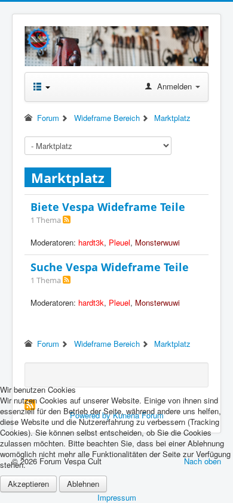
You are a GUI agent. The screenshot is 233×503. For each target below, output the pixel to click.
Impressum (116, 497)
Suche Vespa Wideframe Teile (109, 267)
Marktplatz (68, 178)
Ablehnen (83, 483)
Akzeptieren (28, 483)
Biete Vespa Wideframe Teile (107, 207)
